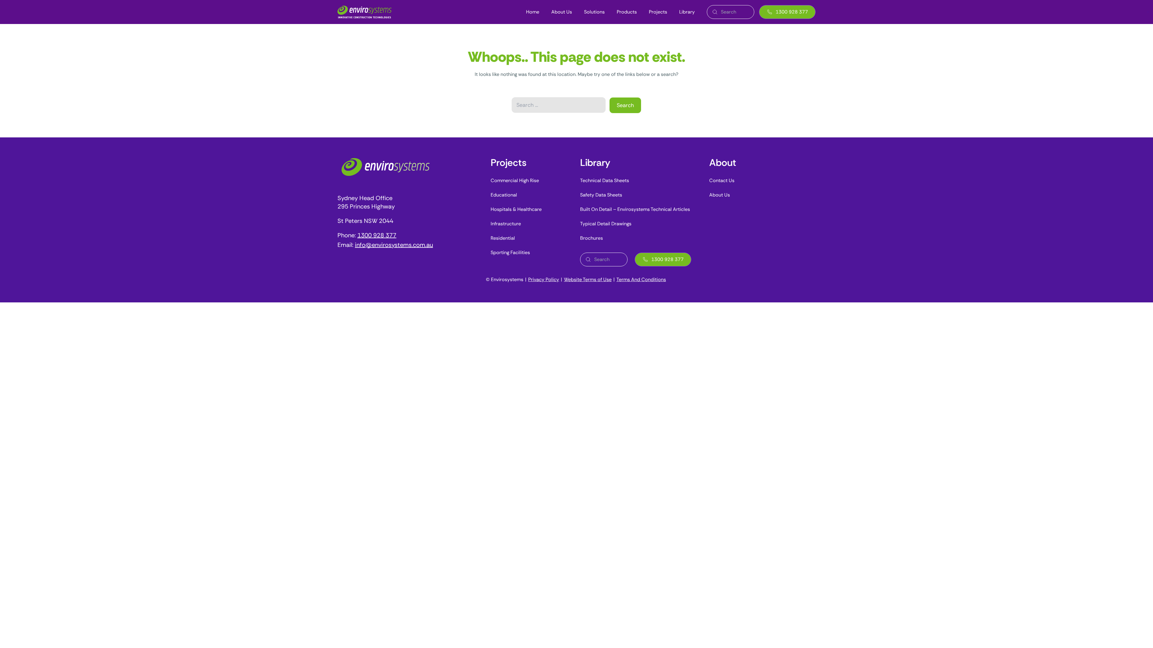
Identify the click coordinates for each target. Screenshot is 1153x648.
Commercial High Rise (515, 180)
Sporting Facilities (510, 252)
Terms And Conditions (641, 279)
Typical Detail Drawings (605, 223)
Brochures (591, 238)
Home (532, 12)
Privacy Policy (543, 279)
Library (687, 12)
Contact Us (721, 180)
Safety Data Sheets (601, 195)
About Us (561, 12)
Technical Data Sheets (604, 180)
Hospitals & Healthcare (516, 209)
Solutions (594, 12)
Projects (658, 12)
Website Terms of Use (588, 279)
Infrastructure (506, 223)
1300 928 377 (792, 12)
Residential (503, 238)
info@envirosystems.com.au (394, 245)
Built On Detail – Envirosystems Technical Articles (635, 209)
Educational (504, 195)
